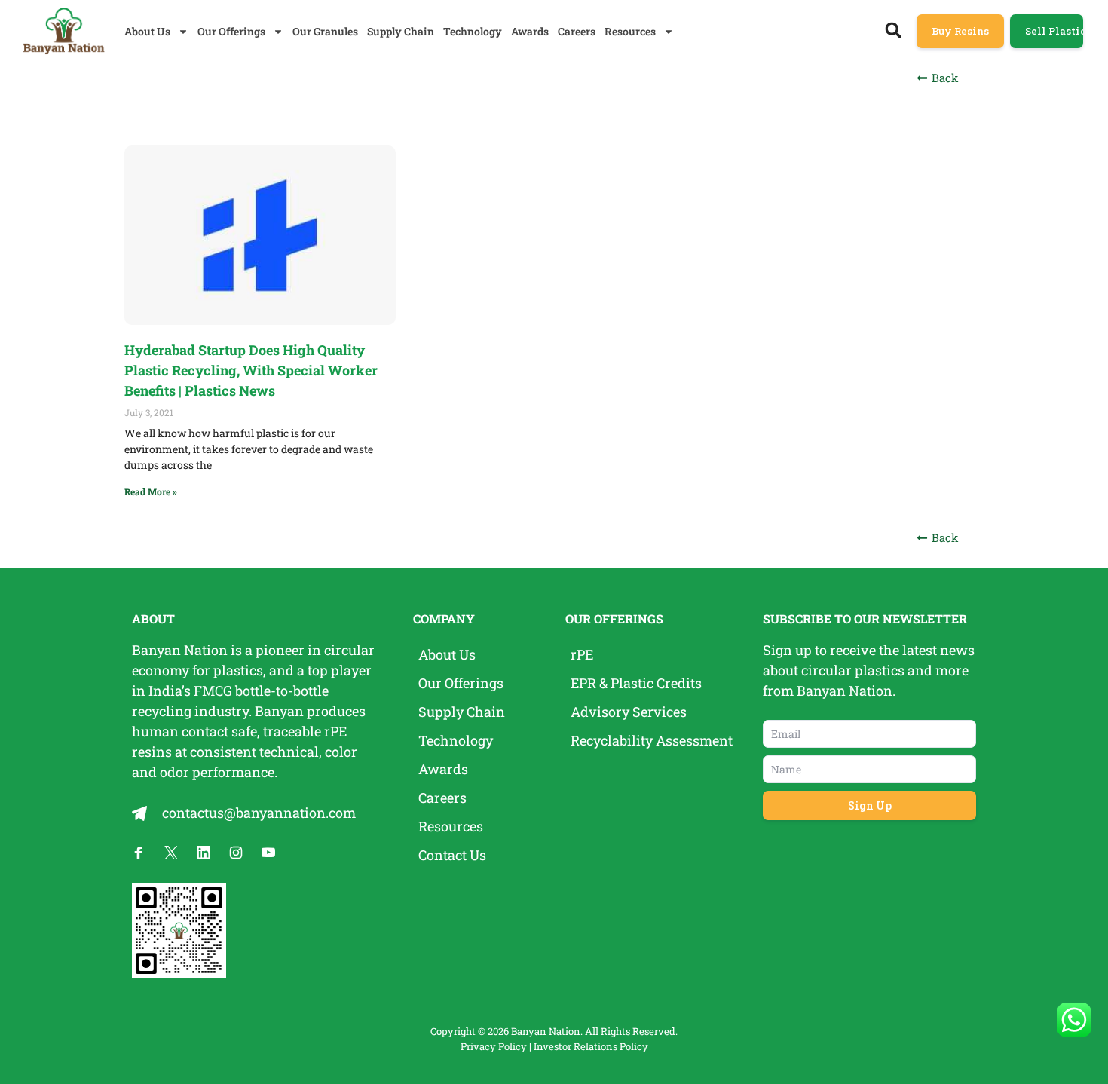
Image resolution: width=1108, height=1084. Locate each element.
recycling (161, 711)
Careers (576, 31)
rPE (335, 731)
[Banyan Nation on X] (171, 852)
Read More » (150, 491)
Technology (472, 31)
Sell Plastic (1054, 31)
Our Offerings (231, 31)
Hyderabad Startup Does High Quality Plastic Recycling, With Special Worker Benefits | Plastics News (251, 370)
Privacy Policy (494, 1046)
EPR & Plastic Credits (636, 683)
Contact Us (452, 855)
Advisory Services (629, 712)
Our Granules (325, 31)
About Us (147, 31)
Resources (630, 31)
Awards (530, 31)
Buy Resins (960, 31)
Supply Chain (400, 31)
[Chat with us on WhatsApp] (1074, 1020)
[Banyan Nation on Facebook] (138, 852)
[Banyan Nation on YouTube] (268, 852)
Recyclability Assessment (652, 740)
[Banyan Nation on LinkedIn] (203, 852)
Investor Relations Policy (591, 1046)
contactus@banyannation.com (259, 813)
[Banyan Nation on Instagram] (236, 852)
